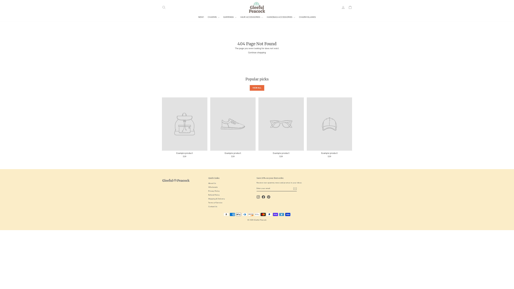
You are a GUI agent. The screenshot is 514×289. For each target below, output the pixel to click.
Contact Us (212, 206)
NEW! (201, 17)
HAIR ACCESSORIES (250, 17)
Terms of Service (215, 202)
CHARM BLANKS (307, 17)
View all (257, 88)
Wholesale (213, 187)
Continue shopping (257, 52)
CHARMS (212, 17)
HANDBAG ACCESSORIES (280, 17)
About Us (212, 183)
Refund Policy (214, 195)
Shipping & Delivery (216, 199)
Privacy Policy (214, 191)
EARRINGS (228, 17)
